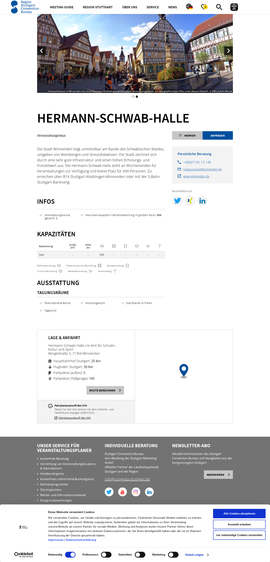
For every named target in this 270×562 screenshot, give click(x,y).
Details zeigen (194, 554)
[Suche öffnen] (219, 7)
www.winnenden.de (196, 176)
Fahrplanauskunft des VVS (75, 418)
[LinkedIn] (149, 491)
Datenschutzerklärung (81, 539)
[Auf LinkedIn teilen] (202, 200)
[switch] (106, 555)
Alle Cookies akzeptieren (239, 513)
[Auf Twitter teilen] (177, 200)
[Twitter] (109, 491)
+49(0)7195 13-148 (197, 162)
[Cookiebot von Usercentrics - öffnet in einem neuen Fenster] (24, 555)
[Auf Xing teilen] (190, 200)
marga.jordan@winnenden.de (202, 169)
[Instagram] (136, 491)
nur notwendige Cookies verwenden (239, 535)
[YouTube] (122, 491)
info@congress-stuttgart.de (127, 479)
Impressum (55, 539)
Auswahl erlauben (239, 524)
